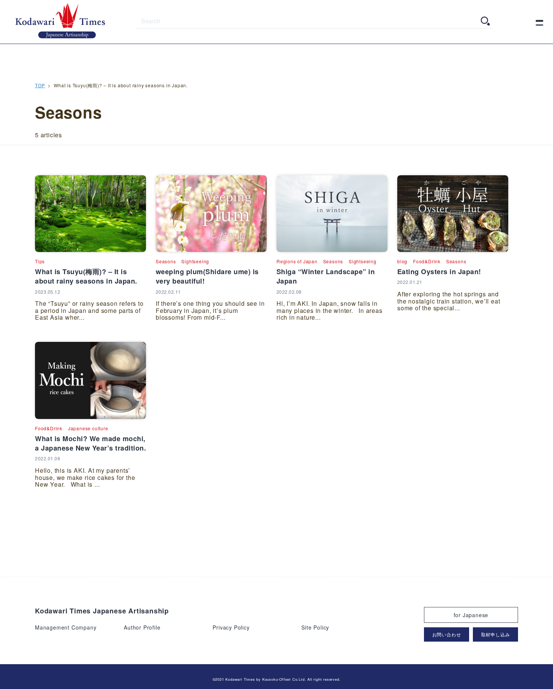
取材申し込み (495, 634)
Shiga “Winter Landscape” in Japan (325, 276)
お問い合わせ (446, 634)
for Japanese (471, 615)
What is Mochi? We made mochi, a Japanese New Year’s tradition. (90, 443)
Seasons (166, 261)
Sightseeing (195, 261)
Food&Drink (427, 261)
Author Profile (142, 627)
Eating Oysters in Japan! (439, 271)
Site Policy (315, 627)
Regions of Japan (297, 261)
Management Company (65, 627)
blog (402, 261)
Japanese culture (88, 428)
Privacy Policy (231, 627)
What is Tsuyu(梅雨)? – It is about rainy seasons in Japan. (86, 276)
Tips (40, 261)
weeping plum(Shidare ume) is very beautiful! (207, 276)
